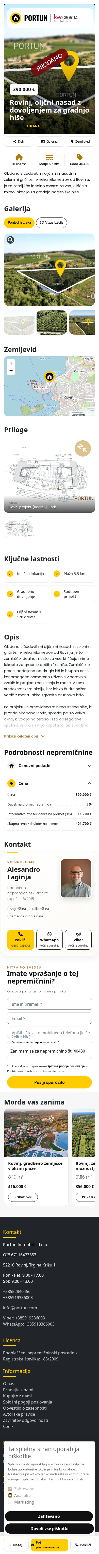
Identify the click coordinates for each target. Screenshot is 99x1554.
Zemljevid (82, 141)
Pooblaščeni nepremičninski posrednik (40, 1353)
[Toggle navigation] (84, 18)
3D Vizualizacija (51, 222)
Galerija (52, 141)
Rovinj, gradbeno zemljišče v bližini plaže (35, 1166)
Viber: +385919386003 (24, 1318)
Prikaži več (22, 1197)
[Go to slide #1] (19, 325)
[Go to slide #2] (52, 325)
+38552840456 (16, 1291)
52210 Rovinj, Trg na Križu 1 (29, 1265)
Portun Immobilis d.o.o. (25, 1244)
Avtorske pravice (19, 1414)
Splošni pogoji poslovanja (27, 1402)
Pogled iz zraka (19, 222)
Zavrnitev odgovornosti (25, 1420)
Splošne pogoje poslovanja (66, 1066)
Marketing (24, 1502)
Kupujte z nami (17, 1396)
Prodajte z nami (18, 1390)
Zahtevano (24, 1489)
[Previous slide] (13, 257)
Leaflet (77, 412)
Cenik (8, 1426)
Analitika (22, 1495)
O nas (8, 1383)
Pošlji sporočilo (49, 1082)
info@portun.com (20, 1308)
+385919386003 (18, 1297)
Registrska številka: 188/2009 (30, 1359)
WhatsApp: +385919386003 (29, 1324)
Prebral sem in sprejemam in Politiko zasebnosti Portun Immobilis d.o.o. (47, 1068)
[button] (49, 379)
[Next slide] (86, 257)
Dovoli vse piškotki (49, 1528)
